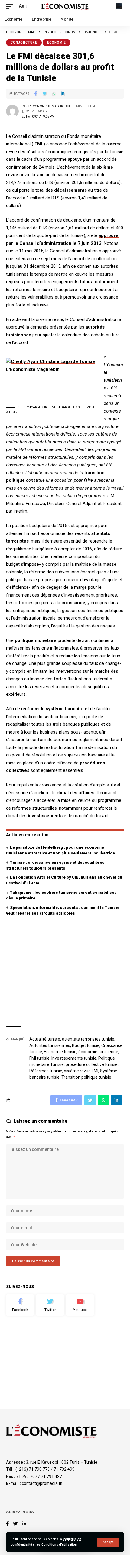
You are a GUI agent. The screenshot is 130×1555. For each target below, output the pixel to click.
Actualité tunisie (44, 1039)
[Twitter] (50, 1305)
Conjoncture (24, 42)
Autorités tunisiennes (49, 1045)
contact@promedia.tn (42, 1483)
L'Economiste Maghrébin (49, 106)
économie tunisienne (98, 1051)
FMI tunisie (39, 1058)
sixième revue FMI (81, 1070)
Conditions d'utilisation (59, 1545)
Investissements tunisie (73, 1058)
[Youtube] (80, 1305)
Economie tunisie (60, 1051)
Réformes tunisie (45, 1070)
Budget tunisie (85, 1045)
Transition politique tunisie (86, 1077)
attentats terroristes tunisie (88, 1039)
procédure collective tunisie (92, 1064)
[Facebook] (20, 1305)
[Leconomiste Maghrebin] (65, 6)
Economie (56, 42)
